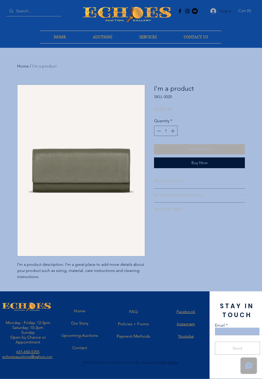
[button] (245, 10)
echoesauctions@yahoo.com (28, 356)
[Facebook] (180, 11)
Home (23, 66)
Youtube (186, 336)
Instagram (186, 323)
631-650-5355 (27, 351)
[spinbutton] (166, 131)
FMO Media (168, 362)
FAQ (133, 311)
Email (220, 325)
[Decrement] (158, 131)
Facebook (186, 311)
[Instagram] (187, 11)
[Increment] (173, 131)
